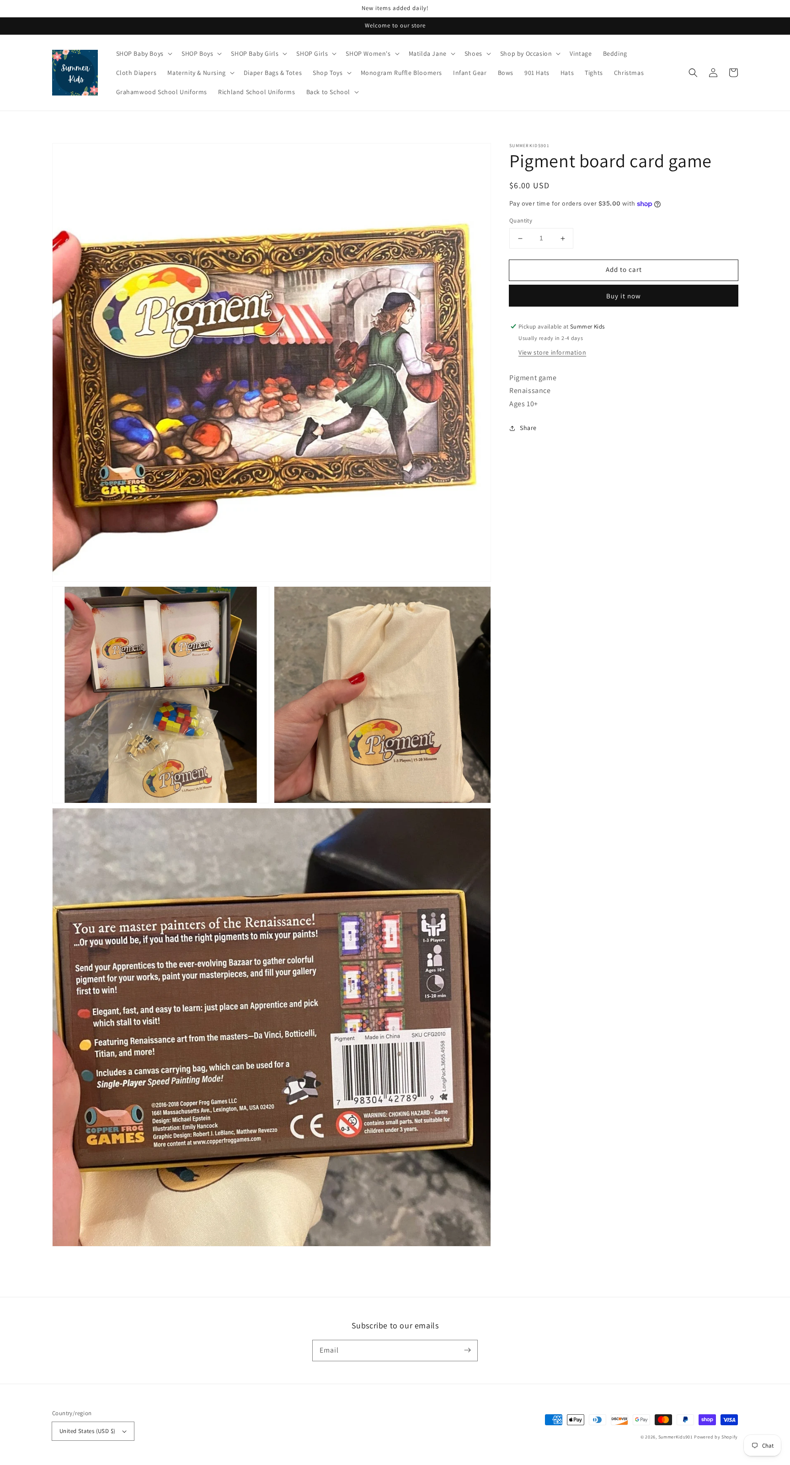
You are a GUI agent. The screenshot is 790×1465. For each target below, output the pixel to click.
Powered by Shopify (716, 1437)
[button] (693, 73)
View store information (552, 352)
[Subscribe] (467, 1350)
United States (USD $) (87, 1431)
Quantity (520, 221)
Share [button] (528, 428)
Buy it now (623, 296)
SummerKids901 (675, 1437)
